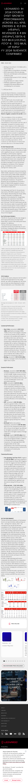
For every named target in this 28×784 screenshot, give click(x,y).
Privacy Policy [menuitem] (4, 746)
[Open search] (21, 3)
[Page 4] (10, 661)
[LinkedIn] (6, 733)
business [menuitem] (3, 715)
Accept (6, 780)
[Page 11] (23, 661)
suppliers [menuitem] (3, 726)
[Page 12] (24, 661)
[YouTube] (11, 733)
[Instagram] (19, 733)
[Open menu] (25, 3)
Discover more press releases (13, 666)
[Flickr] (15, 733)
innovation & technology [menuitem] (8, 718)
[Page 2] (6, 661)
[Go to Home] (14, 742)
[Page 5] (12, 661)
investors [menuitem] (4, 723)
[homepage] (6, 3)
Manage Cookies (16, 780)
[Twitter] (2, 733)
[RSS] (24, 733)
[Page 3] (8, 661)
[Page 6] (14, 661)
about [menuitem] (3, 707)
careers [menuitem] (3, 710)
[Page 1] (4, 661)
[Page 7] (15, 661)
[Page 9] (19, 661)
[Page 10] (21, 661)
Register (14, 692)
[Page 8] (17, 661)
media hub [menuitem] (4, 713)
